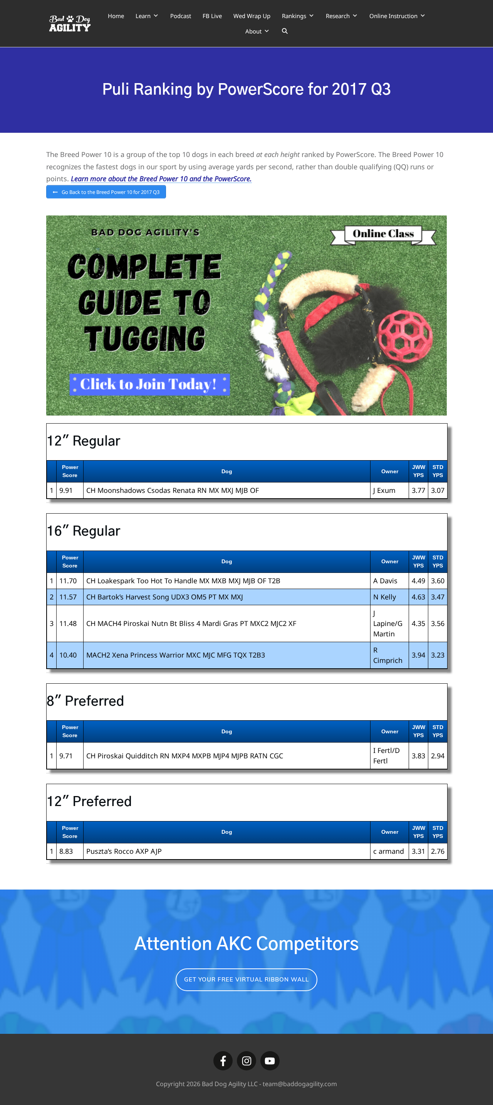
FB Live (212, 16)
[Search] (284, 31)
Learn (143, 16)
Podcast (180, 16)
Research (338, 16)
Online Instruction (393, 16)
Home (116, 16)
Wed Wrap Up (251, 16)
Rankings (294, 16)
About (253, 31)
